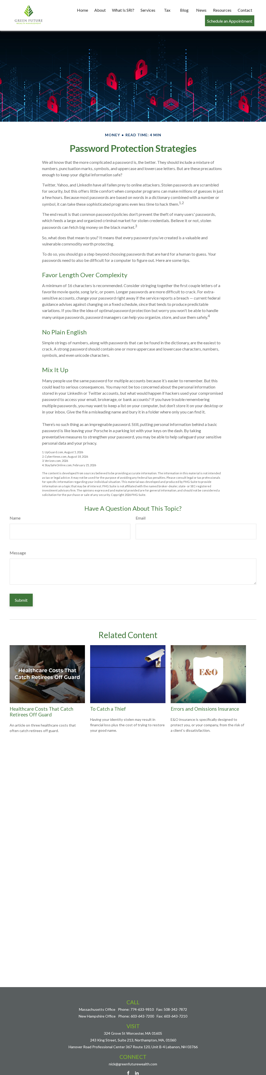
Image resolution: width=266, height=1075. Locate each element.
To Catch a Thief (108, 709)
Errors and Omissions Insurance (205, 709)
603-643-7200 (142, 1016)
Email (140, 517)
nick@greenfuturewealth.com (133, 1064)
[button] (82, 9)
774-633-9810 (142, 1009)
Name (15, 517)
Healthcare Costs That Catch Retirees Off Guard (41, 711)
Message (18, 552)
